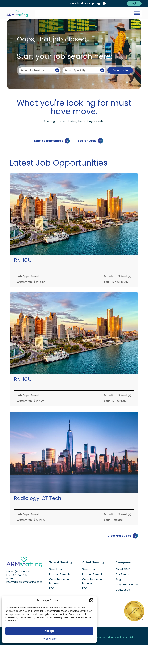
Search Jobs (120, 70)
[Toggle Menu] (137, 13)
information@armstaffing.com (24, 582)
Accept (49, 631)
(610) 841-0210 (23, 571)
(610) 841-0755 (19, 575)
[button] (91, 600)
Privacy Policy (49, 638)
